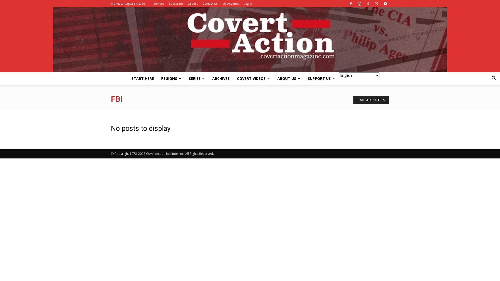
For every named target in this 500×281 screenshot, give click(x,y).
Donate (159, 3)
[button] (494, 78)
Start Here (143, 78)
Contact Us (210, 3)
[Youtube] (385, 3)
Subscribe (176, 3)
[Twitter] (376, 3)
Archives (221, 78)
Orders (193, 3)
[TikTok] (368, 3)
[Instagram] (359, 3)
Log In (248, 3)
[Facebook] (351, 3)
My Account (230, 3)
